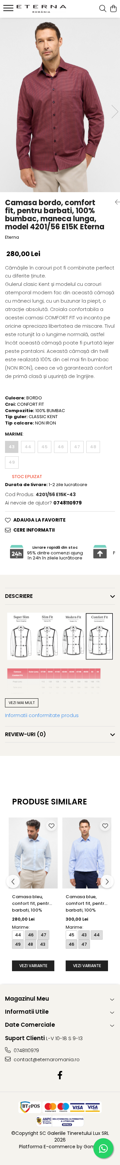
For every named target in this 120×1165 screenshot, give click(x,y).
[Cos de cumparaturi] (113, 9)
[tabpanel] (60, 105)
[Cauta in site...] (102, 9)
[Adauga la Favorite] (51, 825)
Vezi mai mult (22, 702)
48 (93, 447)
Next (114, 112)
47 (77, 447)
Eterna (12, 237)
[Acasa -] (41, 9)
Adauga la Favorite (39, 520)
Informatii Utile (27, 1012)
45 (44, 447)
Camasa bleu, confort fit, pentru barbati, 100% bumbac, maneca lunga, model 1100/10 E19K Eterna (33, 904)
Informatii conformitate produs (42, 715)
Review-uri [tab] (25, 734)
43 (12, 447)
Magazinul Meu (27, 999)
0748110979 (25, 1050)
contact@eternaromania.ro (46, 1059)
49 (12, 462)
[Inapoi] (115, 202)
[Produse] (9, 10)
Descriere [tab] (19, 596)
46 (61, 447)
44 (28, 447)
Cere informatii (34, 530)
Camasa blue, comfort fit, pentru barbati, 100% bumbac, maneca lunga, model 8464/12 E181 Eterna (86, 904)
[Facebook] (60, 1076)
